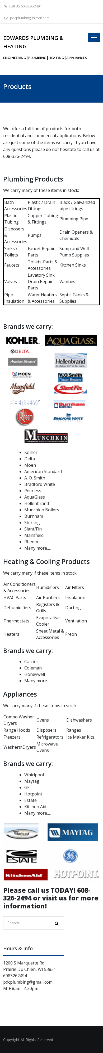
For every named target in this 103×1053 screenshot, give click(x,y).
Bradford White (39, 484)
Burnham (33, 516)
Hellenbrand (36, 503)
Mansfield (34, 535)
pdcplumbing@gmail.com (29, 17)
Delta (29, 459)
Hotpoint (33, 794)
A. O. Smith (34, 478)
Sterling (32, 522)
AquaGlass (34, 497)
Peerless (32, 491)
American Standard (43, 471)
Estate (30, 800)
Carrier (31, 661)
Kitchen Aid (35, 807)
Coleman (33, 668)
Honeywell (34, 674)
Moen (30, 465)
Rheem (31, 542)
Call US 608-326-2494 (24, 6)
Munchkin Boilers (41, 510)
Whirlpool (34, 775)
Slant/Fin (33, 529)
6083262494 (15, 976)
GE (27, 787)
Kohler (31, 452)
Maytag (31, 781)
